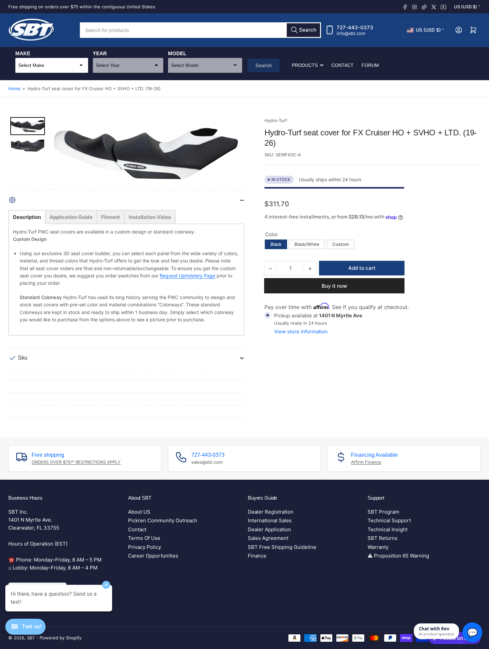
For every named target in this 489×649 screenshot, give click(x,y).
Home (14, 88)
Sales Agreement (268, 538)
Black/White (306, 244)
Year (100, 53)
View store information (301, 331)
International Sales (270, 520)
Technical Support (389, 520)
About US (139, 512)
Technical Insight (388, 529)
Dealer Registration (270, 512)
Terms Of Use (144, 538)
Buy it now (334, 286)
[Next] (234, 153)
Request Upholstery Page (187, 275)
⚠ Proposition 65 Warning (398, 556)
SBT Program (383, 512)
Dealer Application (269, 529)
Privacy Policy (144, 547)
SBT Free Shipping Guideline (282, 547)
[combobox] (200, 30)
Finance (257, 556)
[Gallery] (126, 153)
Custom (340, 244)
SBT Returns (383, 538)
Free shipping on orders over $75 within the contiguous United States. (82, 6)
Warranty (378, 547)
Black (275, 244)
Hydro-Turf (275, 120)
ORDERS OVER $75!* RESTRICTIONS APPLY (76, 462)
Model (177, 53)
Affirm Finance (366, 462)
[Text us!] (25, 632)
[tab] (27, 217)
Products (305, 65)
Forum (370, 65)
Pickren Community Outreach (162, 520)
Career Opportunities (153, 556)
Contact (342, 65)
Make (22, 53)
